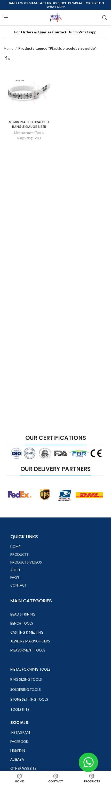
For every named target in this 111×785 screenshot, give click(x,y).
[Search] (105, 17)
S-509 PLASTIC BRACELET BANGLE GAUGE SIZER (29, 124)
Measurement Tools (28, 133)
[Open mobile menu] (6, 17)
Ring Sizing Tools (29, 138)
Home (9, 48)
